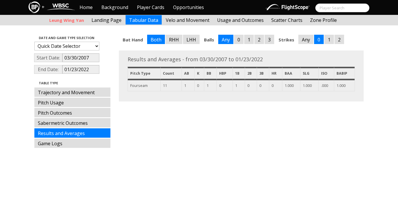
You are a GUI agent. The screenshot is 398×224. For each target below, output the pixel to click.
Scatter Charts (286, 20)
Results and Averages (61, 133)
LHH (191, 39)
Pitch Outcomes (55, 113)
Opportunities (188, 7)
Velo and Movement (187, 20)
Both (156, 39)
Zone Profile (323, 20)
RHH (174, 39)
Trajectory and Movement (66, 92)
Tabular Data (143, 20)
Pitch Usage (51, 102)
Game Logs (50, 143)
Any (226, 39)
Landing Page (106, 20)
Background (114, 7)
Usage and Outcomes (240, 20)
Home (86, 7)
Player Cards (150, 7)
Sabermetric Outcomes (63, 123)
